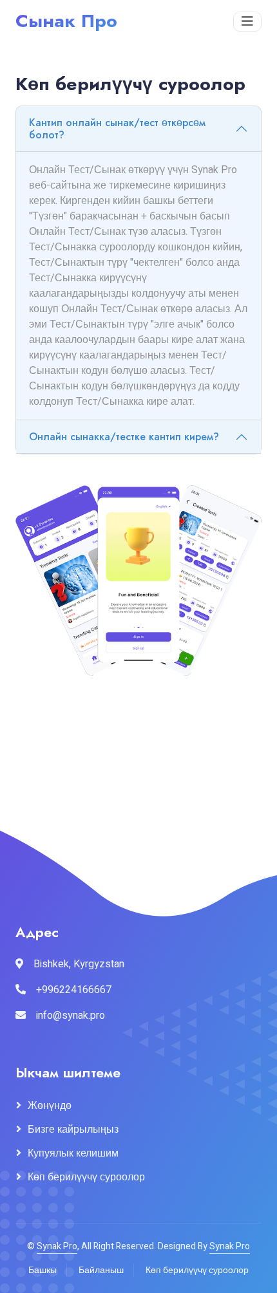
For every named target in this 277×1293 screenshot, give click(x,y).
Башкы (42, 1270)
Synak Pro (57, 1246)
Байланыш (101, 1270)
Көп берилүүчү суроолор (86, 1177)
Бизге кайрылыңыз (73, 1129)
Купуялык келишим (73, 1153)
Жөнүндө (50, 1105)
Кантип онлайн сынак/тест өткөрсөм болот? (117, 128)
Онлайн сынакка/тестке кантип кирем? (124, 436)
